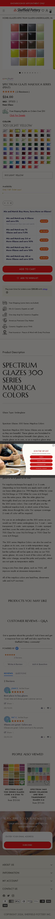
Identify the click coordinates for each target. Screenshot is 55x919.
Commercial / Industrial (41, 468)
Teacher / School (41, 460)
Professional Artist (41, 464)
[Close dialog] (53, 445)
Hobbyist (41, 457)
